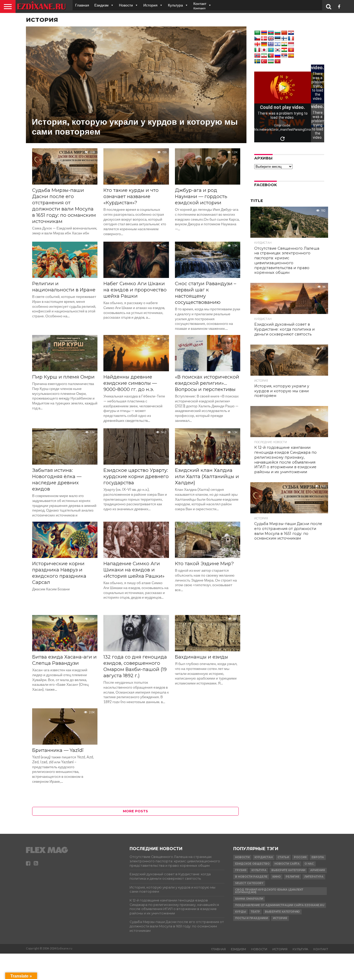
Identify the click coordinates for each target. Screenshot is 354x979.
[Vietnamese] (277, 61)
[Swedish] (257, 61)
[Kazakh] (271, 50)
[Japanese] (264, 50)
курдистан (263, 857)
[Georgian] (257, 44)
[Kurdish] (284, 50)
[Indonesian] (291, 44)
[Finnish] (284, 38)
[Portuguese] (271, 55)
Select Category (249, 883)
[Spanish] (291, 55)
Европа (317, 857)
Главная (82, 5)
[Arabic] (257, 33)
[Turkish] (264, 61)
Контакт (320, 949)
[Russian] (277, 55)
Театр (255, 911)
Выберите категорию (282, 911)
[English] (271, 38)
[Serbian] (284, 55)
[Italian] (257, 50)
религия (292, 876)
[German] (264, 44)
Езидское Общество (252, 863)
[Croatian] (291, 33)
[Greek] (271, 44)
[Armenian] (264, 33)
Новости (126, 5)
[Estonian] (277, 38)
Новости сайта (287, 863)
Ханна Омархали (249, 898)
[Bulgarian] (277, 33)
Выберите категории (288, 870)
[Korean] (277, 50)
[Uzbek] (271, 61)
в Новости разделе (251, 876)
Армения (317, 870)
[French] (291, 38)
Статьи (283, 857)
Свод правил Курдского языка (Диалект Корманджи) (269, 891)
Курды (240, 911)
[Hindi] (284, 44)
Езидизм (101, 5)
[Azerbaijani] (271, 33)
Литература (313, 876)
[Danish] (264, 38)
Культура (175, 5)
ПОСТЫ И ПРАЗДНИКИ (251, 918)
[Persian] (264, 55)
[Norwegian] (257, 55)
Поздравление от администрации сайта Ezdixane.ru (279, 905)
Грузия (240, 870)
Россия (300, 857)
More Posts (135, 811)
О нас (309, 863)
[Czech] (257, 38)
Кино (276, 876)
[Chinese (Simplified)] (284, 33)
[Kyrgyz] (291, 50)
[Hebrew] (277, 44)
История (150, 5)
